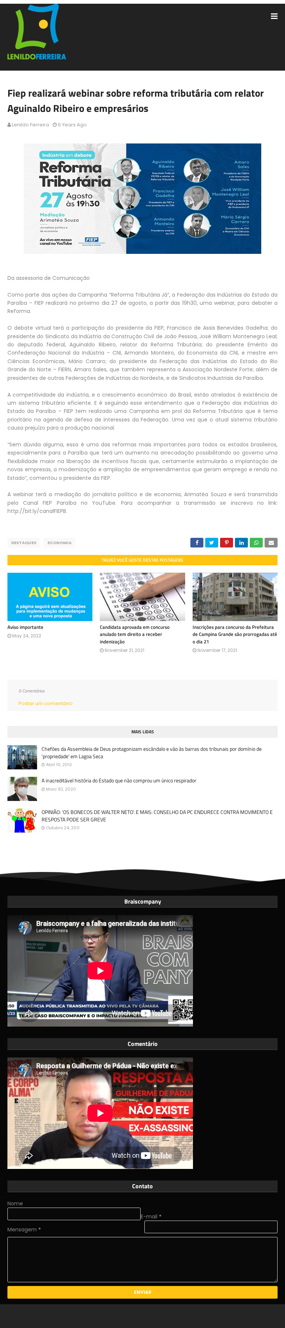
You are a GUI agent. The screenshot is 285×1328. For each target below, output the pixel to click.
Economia (60, 543)
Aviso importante (25, 627)
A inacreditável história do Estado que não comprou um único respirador (119, 780)
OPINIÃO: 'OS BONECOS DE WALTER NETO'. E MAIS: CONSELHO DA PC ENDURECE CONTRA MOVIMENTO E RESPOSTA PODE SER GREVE (157, 815)
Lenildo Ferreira (30, 124)
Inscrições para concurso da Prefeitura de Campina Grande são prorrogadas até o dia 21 (235, 634)
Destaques (23, 543)
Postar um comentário (46, 703)
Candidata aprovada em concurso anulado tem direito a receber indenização (135, 634)
